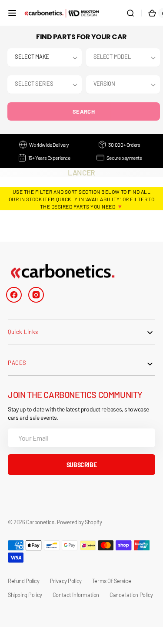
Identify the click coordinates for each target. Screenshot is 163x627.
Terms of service (111, 580)
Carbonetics (40, 522)
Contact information (76, 594)
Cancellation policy (131, 594)
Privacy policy (66, 580)
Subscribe (81, 465)
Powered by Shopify (79, 522)
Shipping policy (25, 594)
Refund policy (24, 580)
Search (84, 111)
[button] (12, 13)
